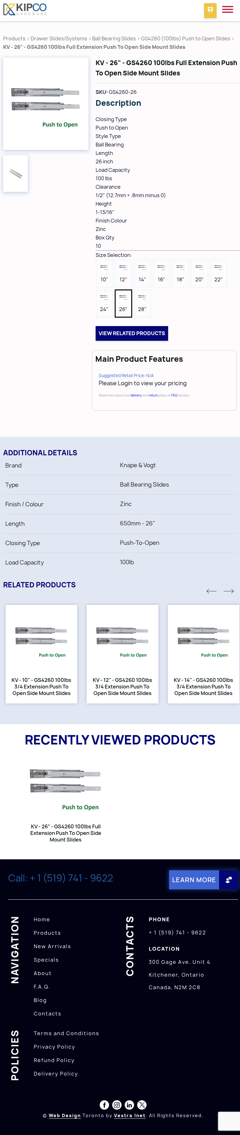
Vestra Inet (130, 1115)
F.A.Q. (42, 986)
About (43, 973)
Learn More (194, 880)
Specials (46, 959)
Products (14, 38)
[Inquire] (210, 10)
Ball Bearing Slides (114, 38)
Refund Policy (54, 1060)
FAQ (174, 395)
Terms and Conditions (66, 1033)
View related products (132, 333)
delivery (136, 395)
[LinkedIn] (129, 1106)
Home (42, 919)
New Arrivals (52, 946)
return (153, 395)
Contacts (48, 1013)
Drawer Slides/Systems (59, 38)
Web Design (65, 1115)
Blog (40, 1000)
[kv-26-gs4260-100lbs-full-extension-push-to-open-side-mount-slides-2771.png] (15, 173)
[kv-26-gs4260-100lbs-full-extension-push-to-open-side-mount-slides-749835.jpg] (45, 104)
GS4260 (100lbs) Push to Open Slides (185, 38)
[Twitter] (142, 1106)
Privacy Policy (54, 1046)
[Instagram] (117, 1106)
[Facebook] (104, 1106)
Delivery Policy (56, 1073)
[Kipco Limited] (25, 10)
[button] (212, 591)
